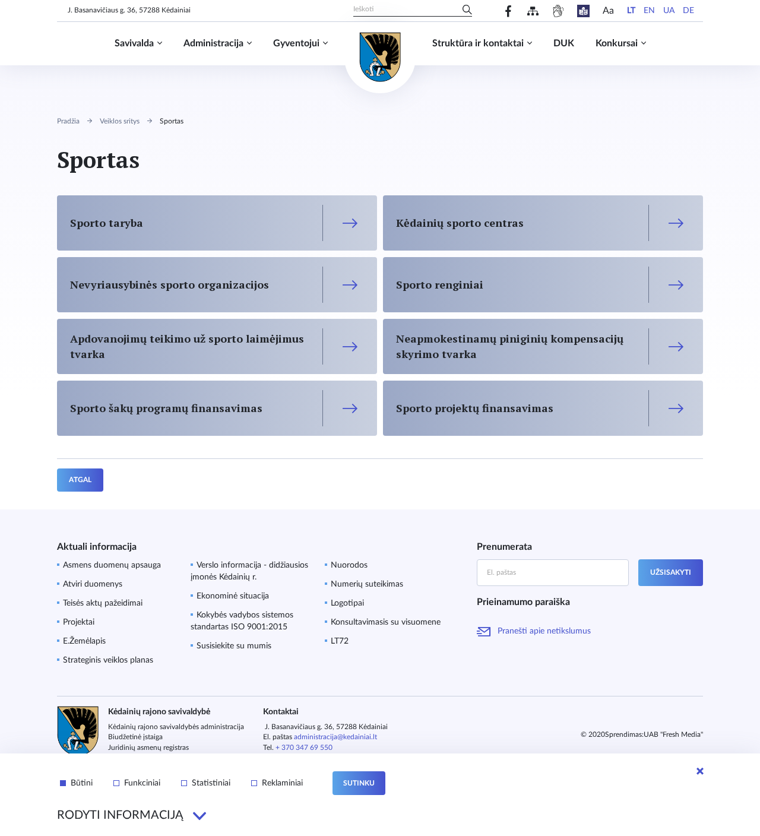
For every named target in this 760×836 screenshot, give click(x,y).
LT (631, 11)
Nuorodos (349, 565)
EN (649, 11)
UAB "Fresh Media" (673, 734)
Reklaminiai (282, 783)
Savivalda (134, 43)
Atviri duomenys (92, 584)
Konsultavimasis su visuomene (386, 622)
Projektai (78, 622)
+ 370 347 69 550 (304, 747)
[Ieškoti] (467, 11)
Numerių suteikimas (367, 584)
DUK (563, 43)
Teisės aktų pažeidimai (102, 603)
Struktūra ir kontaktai (478, 43)
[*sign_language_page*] (558, 11)
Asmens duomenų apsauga (112, 565)
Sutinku (359, 783)
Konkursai (617, 43)
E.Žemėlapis (84, 641)
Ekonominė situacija (233, 596)
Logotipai (347, 603)
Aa (608, 10)
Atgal (80, 479)
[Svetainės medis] (533, 11)
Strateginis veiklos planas (108, 660)
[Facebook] (508, 11)
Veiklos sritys (120, 121)
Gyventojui (296, 43)
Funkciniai (142, 783)
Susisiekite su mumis (234, 646)
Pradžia (68, 121)
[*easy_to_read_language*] (583, 11)
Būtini (82, 783)
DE (688, 11)
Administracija (213, 43)
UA (668, 11)
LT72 (340, 641)
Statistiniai (211, 783)
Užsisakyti (670, 572)
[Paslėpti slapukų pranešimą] (700, 771)
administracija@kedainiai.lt (335, 736)
